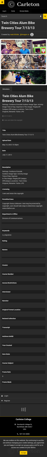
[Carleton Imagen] (23, 4)
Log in (4, 11)
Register (7, 401)
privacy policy (29, 445)
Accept (23, 453)
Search (45, 16)
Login (6, 396)
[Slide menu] (2, 2)
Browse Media (24, 11)
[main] (23, 217)
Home (13, 11)
